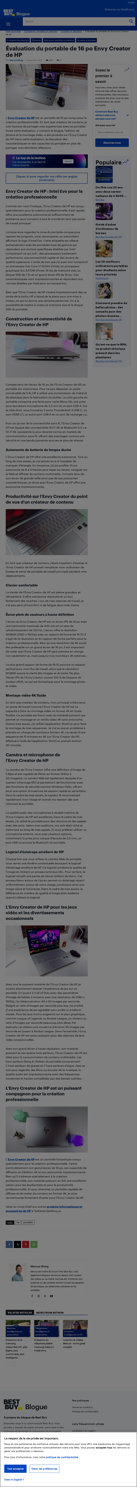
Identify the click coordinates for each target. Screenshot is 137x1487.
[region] (68, 1459)
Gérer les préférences (44, 1468)
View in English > (14, 1479)
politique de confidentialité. (62, 1457)
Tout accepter (15, 1468)
